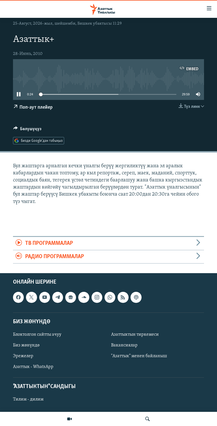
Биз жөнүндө (26, 345)
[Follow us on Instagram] (97, 297)
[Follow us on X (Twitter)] (31, 297)
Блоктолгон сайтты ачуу (37, 334)
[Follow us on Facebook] (18, 297)
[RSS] (123, 297)
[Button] (27, 130)
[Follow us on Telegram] (57, 297)
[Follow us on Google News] (70, 297)
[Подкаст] (136, 297)
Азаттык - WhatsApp (33, 367)
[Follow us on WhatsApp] (110, 297)
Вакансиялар (124, 345)
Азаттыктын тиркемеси (135, 334)
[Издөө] (147, 419)
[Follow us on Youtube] (44, 297)
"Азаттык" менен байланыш (139, 356)
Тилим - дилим (28, 399)
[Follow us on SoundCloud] (83, 297)
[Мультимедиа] (69, 419)
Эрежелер (23, 356)
